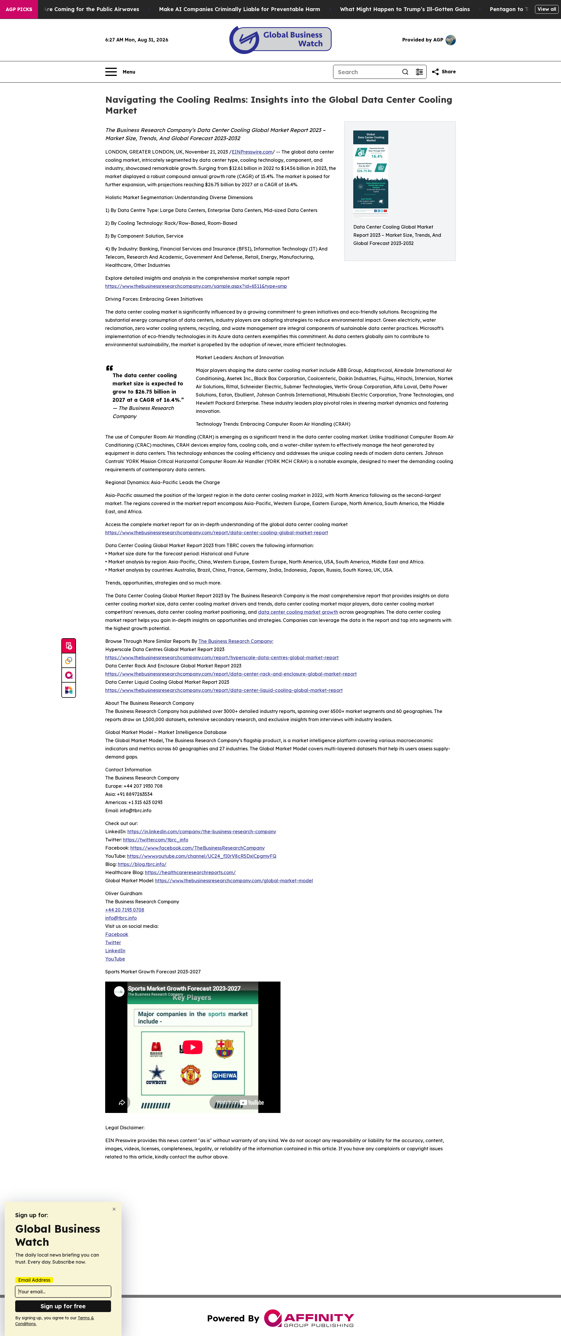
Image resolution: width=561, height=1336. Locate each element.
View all (547, 9)
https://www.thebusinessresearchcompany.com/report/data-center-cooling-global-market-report (216, 532)
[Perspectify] (68, 660)
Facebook (116, 934)
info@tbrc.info (121, 918)
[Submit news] (68, 646)
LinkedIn (115, 951)
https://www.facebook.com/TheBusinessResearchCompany (197, 848)
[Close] (114, 1209)
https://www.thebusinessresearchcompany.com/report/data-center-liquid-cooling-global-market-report (224, 690)
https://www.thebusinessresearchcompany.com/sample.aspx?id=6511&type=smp (196, 286)
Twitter (113, 942)
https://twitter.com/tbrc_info (155, 840)
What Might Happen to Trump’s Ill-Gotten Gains (405, 9)
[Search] (405, 72)
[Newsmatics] (68, 690)
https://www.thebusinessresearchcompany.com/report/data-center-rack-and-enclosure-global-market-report (231, 674)
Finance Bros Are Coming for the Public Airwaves (73, 9)
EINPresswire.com (252, 152)
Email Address (34, 1280)
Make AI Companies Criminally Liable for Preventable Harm (239, 9)
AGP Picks (19, 9)
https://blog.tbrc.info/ (142, 864)
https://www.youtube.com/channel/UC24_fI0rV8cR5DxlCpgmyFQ (201, 856)
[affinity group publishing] (68, 675)
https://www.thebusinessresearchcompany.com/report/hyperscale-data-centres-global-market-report (222, 657)
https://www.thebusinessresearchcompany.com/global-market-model (234, 880)
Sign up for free (63, 1306)
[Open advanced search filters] (419, 72)
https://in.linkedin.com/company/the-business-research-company (201, 831)
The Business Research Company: (235, 641)
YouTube (115, 959)
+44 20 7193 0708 (124, 910)
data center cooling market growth (298, 612)
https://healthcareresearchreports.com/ (190, 872)
